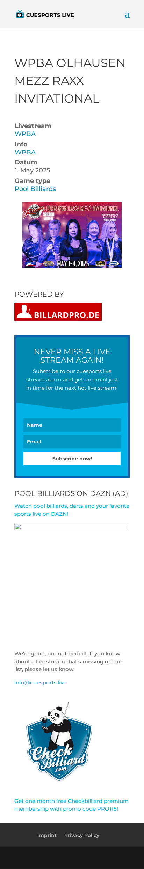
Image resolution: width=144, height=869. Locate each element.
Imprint (47, 835)
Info (21, 144)
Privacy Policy (81, 835)
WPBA (25, 134)
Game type (32, 181)
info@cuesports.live (40, 682)
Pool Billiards (35, 189)
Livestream (33, 126)
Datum (26, 162)
